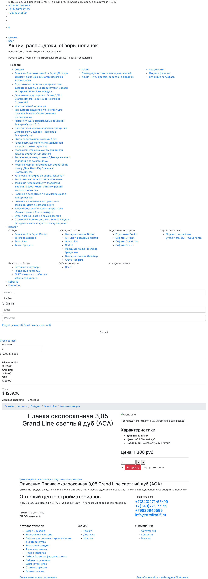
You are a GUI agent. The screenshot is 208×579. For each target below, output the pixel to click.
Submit (104, 332)
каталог (13, 226)
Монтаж (88, 538)
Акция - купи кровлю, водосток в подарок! (108, 76)
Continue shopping (13, 399)
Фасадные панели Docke (80, 234)
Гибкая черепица (36, 552)
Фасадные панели (36, 549)
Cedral (69, 245)
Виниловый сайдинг (38, 545)
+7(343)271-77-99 (19, 9)
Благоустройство (36, 563)
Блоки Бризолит (35, 530)
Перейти (15, 64)
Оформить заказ (154, 467)
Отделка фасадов (159, 73)
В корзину (133, 467)
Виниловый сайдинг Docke (30, 234)
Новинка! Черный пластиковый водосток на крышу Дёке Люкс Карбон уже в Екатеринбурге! (41, 168)
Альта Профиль (74, 259)
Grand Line (20, 241)
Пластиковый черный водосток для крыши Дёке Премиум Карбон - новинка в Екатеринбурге (40, 131)
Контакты (14, 285)
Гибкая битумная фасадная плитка (46, 556)
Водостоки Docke (126, 234)
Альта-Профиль (23, 245)
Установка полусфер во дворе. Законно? (39, 175)
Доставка (89, 534)
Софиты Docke (124, 245)
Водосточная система (39, 534)
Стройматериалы (36, 567)
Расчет (87, 530)
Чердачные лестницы (27, 270)
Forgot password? (12, 325)
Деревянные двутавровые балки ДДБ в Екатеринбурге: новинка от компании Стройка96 (38, 99)
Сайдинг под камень (38, 560)
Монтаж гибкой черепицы (30, 106)
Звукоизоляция (35, 571)
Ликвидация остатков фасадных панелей (107, 73)
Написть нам (145, 496)
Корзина (13, 281)
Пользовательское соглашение (38, 577)
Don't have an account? (37, 325)
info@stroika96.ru (150, 515)
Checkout (33, 399)
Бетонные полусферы (162, 76)
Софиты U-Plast (124, 237)
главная (13, 37)
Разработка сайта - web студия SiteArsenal (163, 577)
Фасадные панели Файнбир (81, 256)
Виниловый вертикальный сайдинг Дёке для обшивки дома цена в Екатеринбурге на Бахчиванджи (41, 77)
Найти (8, 298)
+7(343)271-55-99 (19, 5)
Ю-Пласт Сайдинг (25, 237)
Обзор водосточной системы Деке (35, 139)
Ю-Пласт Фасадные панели (81, 237)
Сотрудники (148, 530)
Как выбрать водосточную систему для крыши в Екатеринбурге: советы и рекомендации (38, 113)
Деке (68, 267)
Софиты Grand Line (126, 241)
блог (11, 40)
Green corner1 (8, 340)
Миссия (146, 538)
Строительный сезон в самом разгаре (37, 215)
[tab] (25, 479)
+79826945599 (17, 12)
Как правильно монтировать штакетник (38, 179)
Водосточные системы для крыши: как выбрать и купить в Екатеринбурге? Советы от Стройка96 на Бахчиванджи (41, 88)
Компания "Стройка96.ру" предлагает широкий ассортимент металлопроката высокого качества (38, 186)
